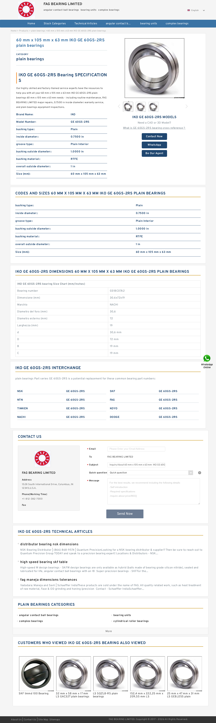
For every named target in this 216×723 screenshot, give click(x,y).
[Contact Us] (207, 361)
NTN (20, 400)
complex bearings (177, 23)
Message (93, 481)
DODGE (115, 417)
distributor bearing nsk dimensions (49, 544)
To (90, 457)
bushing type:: (25, 129)
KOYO (114, 408)
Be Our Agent (154, 153)
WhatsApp (154, 145)
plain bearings (38, 31)
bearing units (148, 23)
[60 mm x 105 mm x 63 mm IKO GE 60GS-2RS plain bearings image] (154, 68)
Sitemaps (54, 719)
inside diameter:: (27, 137)
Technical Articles (85, 23)
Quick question (98, 472)
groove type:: (25, 144)
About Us (16, 719)
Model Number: (26, 122)
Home (31, 23)
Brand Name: (24, 114)
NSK (20, 391)
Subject (92, 465)
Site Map (43, 719)
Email (91, 449)
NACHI (21, 417)
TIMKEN (22, 408)
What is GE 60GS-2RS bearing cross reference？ (154, 128)
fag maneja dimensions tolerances (48, 580)
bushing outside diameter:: (34, 151)
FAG (112, 400)
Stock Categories (55, 23)
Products (24, 31)
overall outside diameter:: (33, 166)
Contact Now (154, 136)
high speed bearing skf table (44, 562)
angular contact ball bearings (121, 23)
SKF (112, 391)
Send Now (125, 514)
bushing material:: (28, 159)
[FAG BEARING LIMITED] (26, 9)
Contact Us (30, 719)
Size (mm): (23, 174)
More (108, 631)
